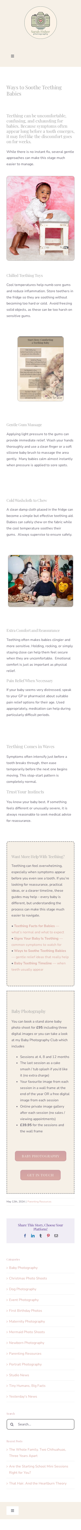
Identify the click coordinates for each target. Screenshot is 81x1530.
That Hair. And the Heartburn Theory (38, 1483)
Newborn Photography (26, 1342)
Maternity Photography (27, 1321)
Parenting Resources (39, 1201)
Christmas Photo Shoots (28, 1278)
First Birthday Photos (25, 1310)
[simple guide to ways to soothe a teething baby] (41, 338)
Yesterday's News (23, 1396)
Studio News (19, 1375)
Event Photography (24, 1300)
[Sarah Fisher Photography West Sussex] (40, 8)
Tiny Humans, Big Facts (27, 1385)
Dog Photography (22, 1289)
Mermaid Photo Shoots (27, 1332)
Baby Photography (23, 1267)
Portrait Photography (25, 1364)
